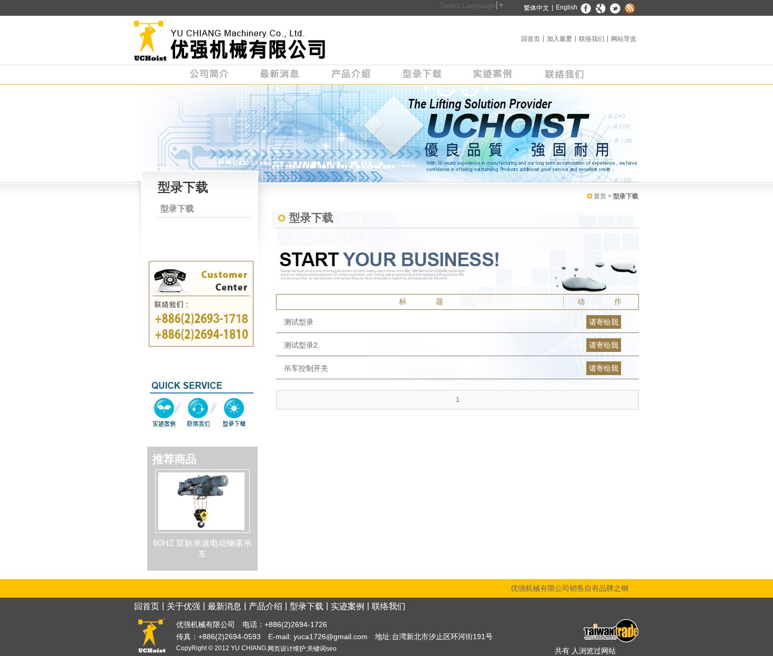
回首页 (530, 39)
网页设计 (280, 648)
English (566, 7)
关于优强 (183, 606)
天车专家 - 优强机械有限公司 (230, 40)
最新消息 (280, 74)
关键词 (316, 648)
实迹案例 (493, 74)
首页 (600, 196)
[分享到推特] (615, 8)
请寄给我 (603, 322)
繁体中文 (536, 8)
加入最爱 (559, 39)
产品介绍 (351, 74)
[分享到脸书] (586, 8)
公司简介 (209, 74)
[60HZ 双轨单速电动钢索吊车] (201, 500)
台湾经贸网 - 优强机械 (610, 631)
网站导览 (623, 39)
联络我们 (591, 39)
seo (331, 648)
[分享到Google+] (601, 8)
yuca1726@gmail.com (329, 636)
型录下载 (422, 74)
